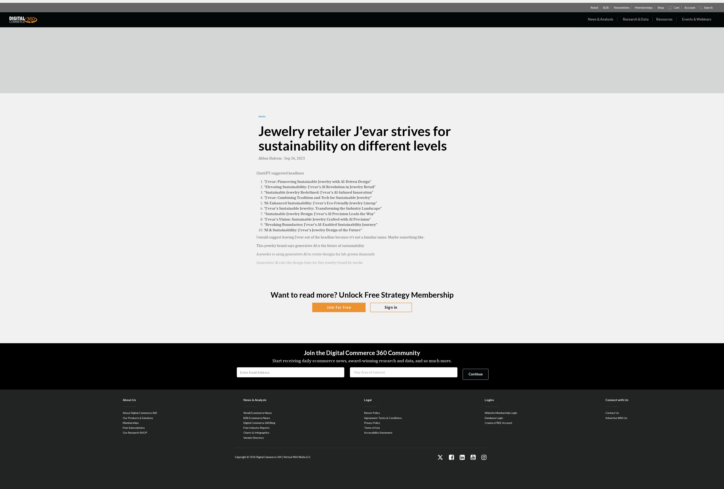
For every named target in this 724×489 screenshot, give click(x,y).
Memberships (131, 422)
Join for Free (339, 307)
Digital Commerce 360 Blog (259, 422)
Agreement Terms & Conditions (383, 417)
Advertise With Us (616, 417)
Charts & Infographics (256, 432)
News (261, 116)
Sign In (391, 307)
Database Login (494, 417)
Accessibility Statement (378, 432)
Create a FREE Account (498, 422)
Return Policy (372, 412)
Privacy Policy (372, 422)
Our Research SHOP (135, 432)
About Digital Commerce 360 (140, 412)
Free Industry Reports (256, 427)
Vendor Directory (253, 437)
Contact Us (612, 412)
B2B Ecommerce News (256, 417)
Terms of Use (372, 427)
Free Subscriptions (134, 427)
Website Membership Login (501, 412)
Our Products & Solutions (138, 417)
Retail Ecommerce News (257, 412)
